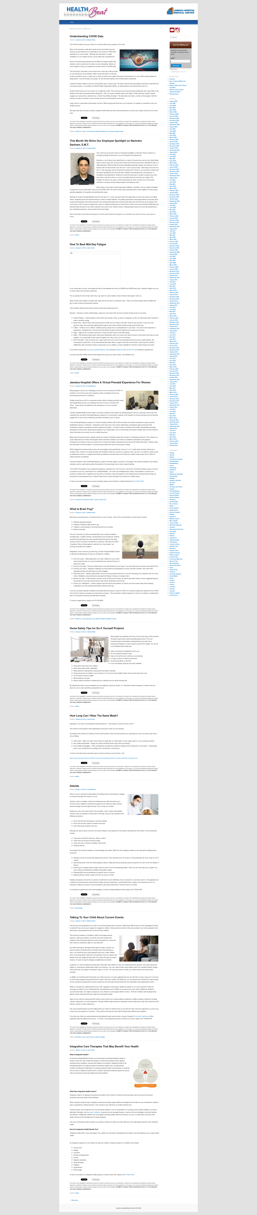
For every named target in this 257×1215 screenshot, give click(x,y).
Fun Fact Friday (174, 493)
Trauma (172, 584)
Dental (171, 472)
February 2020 (174, 267)
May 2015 (172, 388)
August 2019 (173, 280)
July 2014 (172, 409)
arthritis (172, 455)
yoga (91, 1112)
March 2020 (173, 265)
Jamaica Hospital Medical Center (98, 350)
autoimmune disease (176, 459)
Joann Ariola (91, 248)
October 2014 (174, 403)
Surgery (172, 580)
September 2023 (174, 175)
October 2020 (174, 250)
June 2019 (173, 284)
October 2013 (174, 424)
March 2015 (173, 392)
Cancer (172, 465)
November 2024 (174, 146)
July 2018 (172, 307)
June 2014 (173, 411)
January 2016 (174, 371)
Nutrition (172, 533)
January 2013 (174, 443)
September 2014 (174, 405)
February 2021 (174, 241)
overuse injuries (175, 544)
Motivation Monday (175, 525)
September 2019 (174, 277)
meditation (109, 619)
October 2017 (174, 326)
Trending (172, 587)
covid (87, 131)
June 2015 (173, 386)
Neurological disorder (176, 529)
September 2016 (174, 354)
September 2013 (174, 426)
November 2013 (174, 422)
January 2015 (174, 396)
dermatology (78, 908)
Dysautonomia (174, 94)
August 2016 (173, 356)
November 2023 (174, 171)
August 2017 (173, 331)
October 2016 (174, 352)
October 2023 (174, 173)
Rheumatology (174, 563)
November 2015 (174, 375)
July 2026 (172, 103)
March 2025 (173, 137)
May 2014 (172, 413)
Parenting (78, 1037)
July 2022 (172, 205)
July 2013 (172, 430)
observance (173, 538)
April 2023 (173, 186)
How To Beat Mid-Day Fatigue (88, 244)
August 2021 (173, 229)
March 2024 (173, 163)
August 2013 (173, 428)
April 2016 (173, 365)
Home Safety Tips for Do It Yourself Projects (97, 628)
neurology (173, 531)
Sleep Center (173, 570)
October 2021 (174, 224)
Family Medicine (175, 491)
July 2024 (172, 154)
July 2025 (172, 129)
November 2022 (174, 197)
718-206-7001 (130, 350)
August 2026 (173, 101)
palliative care (174, 546)
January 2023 (174, 192)
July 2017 (172, 333)
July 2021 (172, 231)
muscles (172, 527)
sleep (171, 567)
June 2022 (173, 207)
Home (72, 22)
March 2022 (173, 214)
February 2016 (174, 369)
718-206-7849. (129, 1174)
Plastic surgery (174, 555)
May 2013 (172, 435)
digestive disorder (175, 480)
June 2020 (173, 258)
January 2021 (174, 243)
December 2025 (174, 118)
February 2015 (174, 394)
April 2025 (173, 135)
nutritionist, (119, 350)
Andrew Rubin (91, 148)
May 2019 (172, 286)
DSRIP (172, 485)
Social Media (174, 576)
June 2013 (173, 433)
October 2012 (174, 445)
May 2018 (172, 311)
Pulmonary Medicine (176, 559)
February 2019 (174, 292)
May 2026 (172, 107)
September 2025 (174, 124)
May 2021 (172, 235)
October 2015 (174, 377)
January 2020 (174, 269)
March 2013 (173, 439)
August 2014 (173, 407)
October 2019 (174, 275)
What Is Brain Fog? (81, 509)
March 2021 (173, 239)
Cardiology (173, 468)
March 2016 (173, 367)
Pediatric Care (174, 550)
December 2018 (174, 297)
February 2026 (174, 114)
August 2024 (173, 152)
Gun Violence (174, 504)
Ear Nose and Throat (176, 487)
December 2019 (174, 271)
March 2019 (173, 290)
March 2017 (173, 341)
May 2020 (172, 260)
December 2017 (174, 322)
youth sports (173, 595)
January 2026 (174, 116)
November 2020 (174, 248)
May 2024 (172, 158)
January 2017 (174, 345)
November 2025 (174, 120)
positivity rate (104, 131)
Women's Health (88, 499)
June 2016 (173, 360)
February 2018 (174, 318)
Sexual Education (175, 565)
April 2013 (173, 437)
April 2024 (173, 161)
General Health (174, 495)
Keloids (74, 786)
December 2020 (174, 246)
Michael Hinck (91, 40)
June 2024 (173, 156)
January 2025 (174, 141)
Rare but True (174, 561)
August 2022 (173, 203)
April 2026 (173, 110)
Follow (97, 118)
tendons (172, 582)
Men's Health (173, 521)
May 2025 (172, 133)
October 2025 (174, 122)
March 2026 (173, 112)
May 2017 (172, 337)
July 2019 (172, 282)
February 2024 (174, 165)
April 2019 (173, 288)
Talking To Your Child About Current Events (97, 917)
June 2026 (173, 105)
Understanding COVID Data (86, 36)
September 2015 (174, 379)
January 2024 (174, 167)
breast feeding (174, 461)
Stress (114, 619)
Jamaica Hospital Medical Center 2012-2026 (128, 1208)
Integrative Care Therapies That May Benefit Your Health (104, 1046)
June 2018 (173, 309)
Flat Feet (172, 79)
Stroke (172, 578)
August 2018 (173, 305)
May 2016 (172, 362)
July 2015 (172, 384)
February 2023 (174, 190)
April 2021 (173, 237)
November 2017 (174, 324)
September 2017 (174, 328)
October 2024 (174, 148)
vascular (172, 591)
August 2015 (173, 382)
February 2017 (174, 343)
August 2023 (173, 178)
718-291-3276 (139, 481)
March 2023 (173, 188)
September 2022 (174, 201)
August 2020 (173, 254)
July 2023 (172, 180)
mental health (174, 523)
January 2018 (174, 320)
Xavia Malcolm (91, 386)
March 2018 (173, 316)
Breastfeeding (174, 463)
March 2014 (173, 418)
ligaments (173, 516)
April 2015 (173, 390)
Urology (172, 589)
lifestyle (172, 514)
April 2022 (173, 212)
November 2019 (174, 273)
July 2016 (172, 358)
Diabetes (172, 478)
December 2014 (174, 399)
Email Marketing (175, 71)
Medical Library (174, 519)
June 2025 (173, 131)
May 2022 (172, 209)
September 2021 (174, 226)
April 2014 (173, 416)
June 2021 (173, 233)
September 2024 (174, 150)
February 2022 (174, 216)
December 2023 (174, 169)
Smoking (172, 572)
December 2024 (174, 144)
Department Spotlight (176, 474)
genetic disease (174, 497)
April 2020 (173, 263)
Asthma (172, 457)
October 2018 (174, 301)
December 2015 (174, 373)
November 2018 (174, 299)
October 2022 (174, 199)
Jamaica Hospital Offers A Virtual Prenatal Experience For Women (110, 382)
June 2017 (173, 335)
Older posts (74, 1200)
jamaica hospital (175, 512)
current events (90, 1037)
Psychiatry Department (142, 1016)
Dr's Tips (172, 482)
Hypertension (174, 510)
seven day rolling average (116, 131)
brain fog (88, 619)
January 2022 (174, 218)
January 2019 (174, 294)
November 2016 (174, 350)
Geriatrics (173, 499)
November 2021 (174, 222)
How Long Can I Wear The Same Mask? (94, 715)
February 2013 (174, 441)
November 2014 (174, 401)
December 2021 (174, 220)
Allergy (172, 453)
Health (77, 235)
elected (172, 489)
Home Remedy (174, 508)
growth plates (174, 502)
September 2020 (174, 252)
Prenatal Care (79, 499)
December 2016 (174, 348)
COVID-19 (78, 131)
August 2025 (173, 127)
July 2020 (172, 256)
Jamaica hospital (95, 131)
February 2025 (174, 139)
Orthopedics (173, 542)
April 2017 (173, 339)
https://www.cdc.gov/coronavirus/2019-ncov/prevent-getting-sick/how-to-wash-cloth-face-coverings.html (104, 758)
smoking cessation (175, 574)
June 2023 (173, 182)
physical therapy (175, 553)
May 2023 (172, 184)
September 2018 (174, 303)
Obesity (172, 536)
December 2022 (174, 195)
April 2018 (173, 314)
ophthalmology (174, 540)
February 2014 (174, 420)
